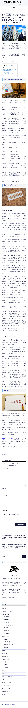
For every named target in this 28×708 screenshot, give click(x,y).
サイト (3, 503)
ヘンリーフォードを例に (9, 73)
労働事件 (4, 636)
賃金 (5, 639)
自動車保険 (6, 630)
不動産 (3, 671)
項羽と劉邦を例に (7, 72)
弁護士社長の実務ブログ (11, 2)
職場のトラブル (7, 644)
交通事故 (4, 614)
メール (4, 495)
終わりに (5, 75)
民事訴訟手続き (6, 611)
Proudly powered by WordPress (9, 704)
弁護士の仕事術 (6, 676)
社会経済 (4, 691)
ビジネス (5, 454)
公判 (5, 667)
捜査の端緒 (6, 662)
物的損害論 (6, 627)
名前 (4, 488)
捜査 (5, 664)
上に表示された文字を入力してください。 (12, 514)
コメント (5, 468)
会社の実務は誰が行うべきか (9, 69)
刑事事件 (4, 659)
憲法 (3, 608)
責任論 (5, 616)
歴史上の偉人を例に (7, 70)
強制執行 (4, 656)
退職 (5, 647)
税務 (3, 674)
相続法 (3, 653)
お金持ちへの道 (6, 682)
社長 (11, 13)
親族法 (3, 650)
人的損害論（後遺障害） (10, 625)
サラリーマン (5, 688)
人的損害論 (6, 622)
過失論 (5, 619)
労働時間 (6, 641)
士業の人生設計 (6, 679)
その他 (5, 633)
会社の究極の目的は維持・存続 (9, 438)
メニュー (15, 7)
